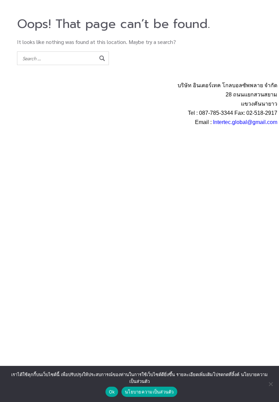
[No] (270, 384)
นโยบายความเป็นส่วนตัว (149, 392)
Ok (112, 392)
